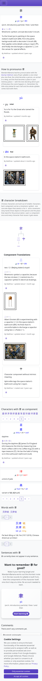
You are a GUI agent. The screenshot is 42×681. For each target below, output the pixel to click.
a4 (27, 489)
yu (22, 21)
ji (21, 475)
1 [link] (6, 517)
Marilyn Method (7, 75)
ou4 (27, 432)
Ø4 (26, 21)
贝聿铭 (13, 511)
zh (23, 432)
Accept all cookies (21, 676)
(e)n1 (25, 475)
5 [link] (21, 419)
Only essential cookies (21, 671)
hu (23, 489)
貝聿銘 (6, 511)
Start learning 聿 (21, 614)
